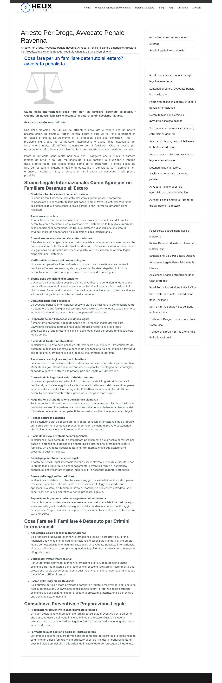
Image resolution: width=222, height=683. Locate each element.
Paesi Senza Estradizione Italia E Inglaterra (169, 233)
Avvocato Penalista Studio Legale (112, 7)
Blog (161, 7)
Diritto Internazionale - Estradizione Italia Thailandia (171, 297)
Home (87, 7)
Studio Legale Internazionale (166, 50)
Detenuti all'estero (144, 7)
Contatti (197, 7)
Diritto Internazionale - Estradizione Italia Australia (171, 309)
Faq (171, 7)
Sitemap (154, 43)
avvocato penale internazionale (168, 37)
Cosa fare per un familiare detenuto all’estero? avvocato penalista (73, 60)
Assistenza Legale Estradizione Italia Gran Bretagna (171, 277)
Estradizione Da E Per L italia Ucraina (172, 255)
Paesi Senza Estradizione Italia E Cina (172, 287)
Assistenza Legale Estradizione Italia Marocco (171, 265)
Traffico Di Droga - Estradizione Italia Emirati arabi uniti (172, 334)
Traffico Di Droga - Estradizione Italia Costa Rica (172, 322)
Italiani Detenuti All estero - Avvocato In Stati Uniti (172, 246)
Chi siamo (183, 7)
